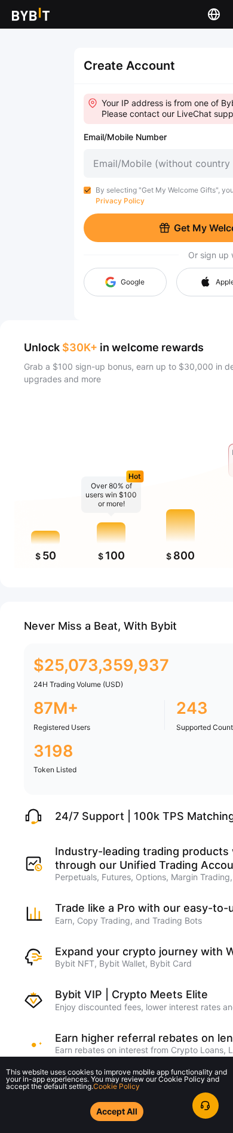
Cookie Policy (116, 1086)
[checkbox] (87, 190)
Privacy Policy (120, 200)
